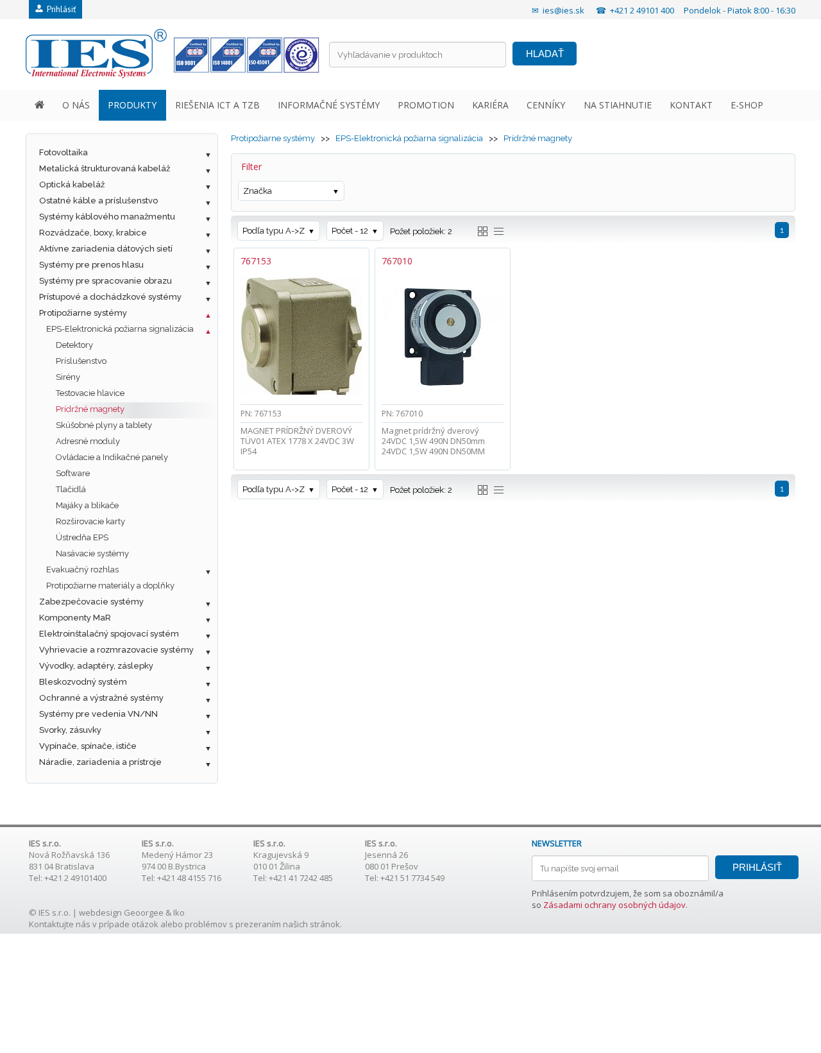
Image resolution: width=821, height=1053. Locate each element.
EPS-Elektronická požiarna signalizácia (120, 329)
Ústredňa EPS (82, 537)
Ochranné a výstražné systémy (101, 698)
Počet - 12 (350, 230)
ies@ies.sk (563, 10)
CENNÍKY (546, 105)
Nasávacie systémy (92, 553)
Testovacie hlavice (90, 393)
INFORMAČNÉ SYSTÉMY (329, 105)
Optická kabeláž (72, 184)
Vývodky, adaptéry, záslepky (96, 666)
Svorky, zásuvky (70, 730)
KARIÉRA (490, 105)
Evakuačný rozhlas (82, 569)
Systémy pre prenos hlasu (91, 265)
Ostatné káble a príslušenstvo (98, 200)
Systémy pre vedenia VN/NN (98, 714)
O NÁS (76, 105)
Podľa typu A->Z (273, 230)
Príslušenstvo (81, 361)
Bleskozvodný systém (83, 682)
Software (73, 473)
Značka (257, 191)
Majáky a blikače (87, 505)
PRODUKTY (132, 105)
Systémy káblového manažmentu (107, 216)
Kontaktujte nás (59, 924)
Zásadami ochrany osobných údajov (614, 905)
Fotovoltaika (63, 152)
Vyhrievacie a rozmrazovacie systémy (116, 650)
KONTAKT (691, 105)
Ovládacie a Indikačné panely (112, 457)
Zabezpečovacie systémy (91, 601)
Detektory (74, 345)
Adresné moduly (88, 441)
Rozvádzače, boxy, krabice (93, 232)
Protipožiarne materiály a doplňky (110, 585)
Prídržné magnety (90, 409)
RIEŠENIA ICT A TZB (217, 105)
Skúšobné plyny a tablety (104, 425)
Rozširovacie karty (90, 521)
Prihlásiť (59, 9)
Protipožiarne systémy (83, 313)
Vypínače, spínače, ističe (88, 746)
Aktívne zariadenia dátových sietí (106, 248)
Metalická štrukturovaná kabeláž (104, 168)
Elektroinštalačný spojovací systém (109, 633)
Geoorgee (144, 912)
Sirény (68, 377)
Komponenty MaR (75, 617)
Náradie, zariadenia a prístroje (100, 762)
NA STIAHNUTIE (618, 105)
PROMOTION (426, 105)
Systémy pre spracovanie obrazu (105, 281)
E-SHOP (747, 105)
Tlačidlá (71, 489)
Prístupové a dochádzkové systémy (110, 297)
